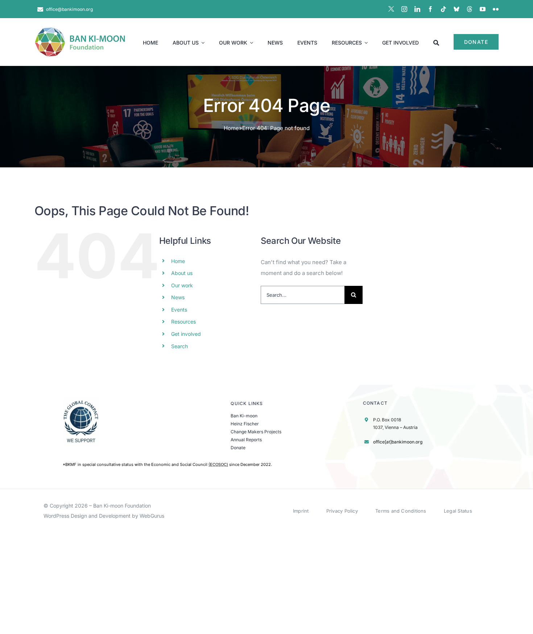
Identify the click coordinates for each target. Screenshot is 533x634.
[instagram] (404, 9)
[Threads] (469, 9)
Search (179, 346)
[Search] (436, 42)
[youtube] (483, 9)
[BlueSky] (456, 9)
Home (231, 128)
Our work (182, 285)
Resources (183, 321)
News (178, 297)
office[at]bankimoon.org (397, 442)
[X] (391, 9)
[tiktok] (443, 9)
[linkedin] (417, 9)
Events (179, 309)
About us (182, 273)
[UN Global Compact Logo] (81, 400)
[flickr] (496, 9)
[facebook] (430, 9)
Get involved (186, 334)
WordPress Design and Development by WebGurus (104, 516)
